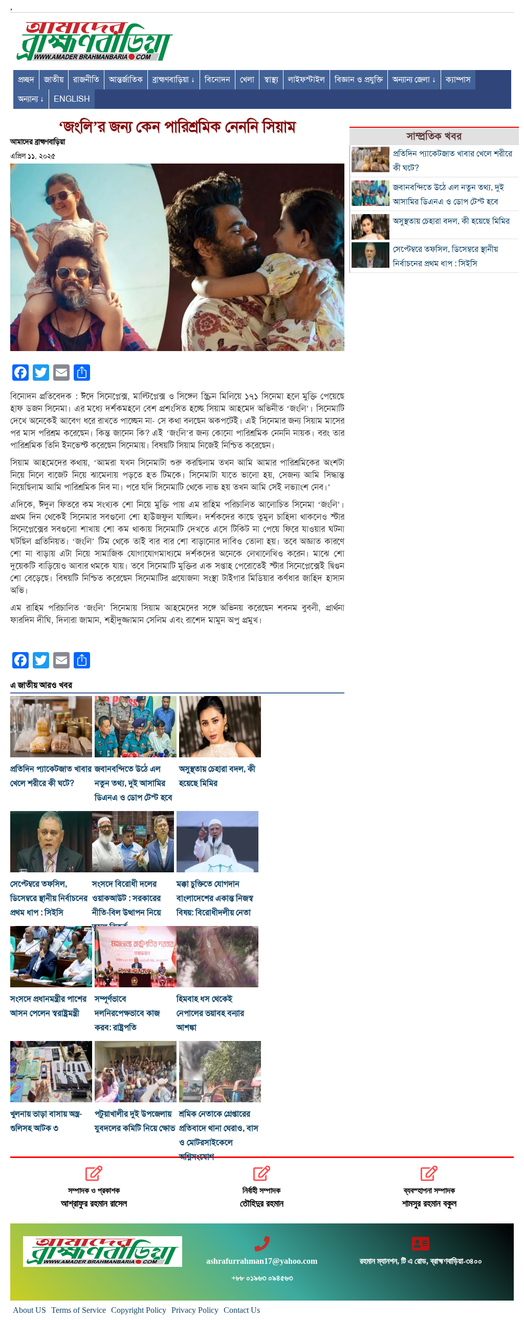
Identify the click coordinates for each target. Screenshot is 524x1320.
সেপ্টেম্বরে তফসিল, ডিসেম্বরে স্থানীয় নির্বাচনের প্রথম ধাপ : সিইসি (49, 898)
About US (29, 1310)
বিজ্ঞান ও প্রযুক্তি (359, 80)
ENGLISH (72, 99)
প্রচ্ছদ (26, 80)
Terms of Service (78, 1310)
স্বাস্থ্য (271, 80)
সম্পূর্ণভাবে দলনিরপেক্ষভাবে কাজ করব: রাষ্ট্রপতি (127, 1013)
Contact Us (242, 1310)
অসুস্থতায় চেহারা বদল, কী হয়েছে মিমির (451, 221)
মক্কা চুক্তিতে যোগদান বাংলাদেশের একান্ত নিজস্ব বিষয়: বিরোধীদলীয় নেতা (215, 898)
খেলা (247, 80)
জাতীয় (53, 80)
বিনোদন (217, 80)
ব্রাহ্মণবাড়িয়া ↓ (173, 80)
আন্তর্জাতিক (126, 80)
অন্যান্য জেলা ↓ (414, 80)
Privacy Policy (195, 1310)
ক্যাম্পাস (458, 80)
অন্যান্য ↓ (31, 99)
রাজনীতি (86, 80)
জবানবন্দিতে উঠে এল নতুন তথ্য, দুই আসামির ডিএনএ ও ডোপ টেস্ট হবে (133, 783)
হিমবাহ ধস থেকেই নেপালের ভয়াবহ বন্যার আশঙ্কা (210, 1013)
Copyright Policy (138, 1310)
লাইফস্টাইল (306, 80)
